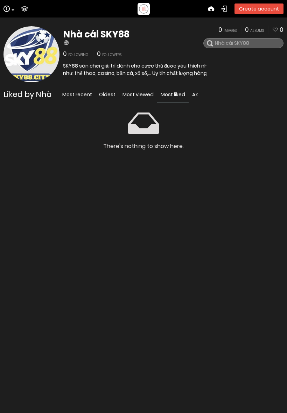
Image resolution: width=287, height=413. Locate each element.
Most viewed (138, 94)
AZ (195, 94)
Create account (259, 8)
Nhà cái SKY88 (96, 34)
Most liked (173, 94)
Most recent (77, 94)
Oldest (107, 94)
